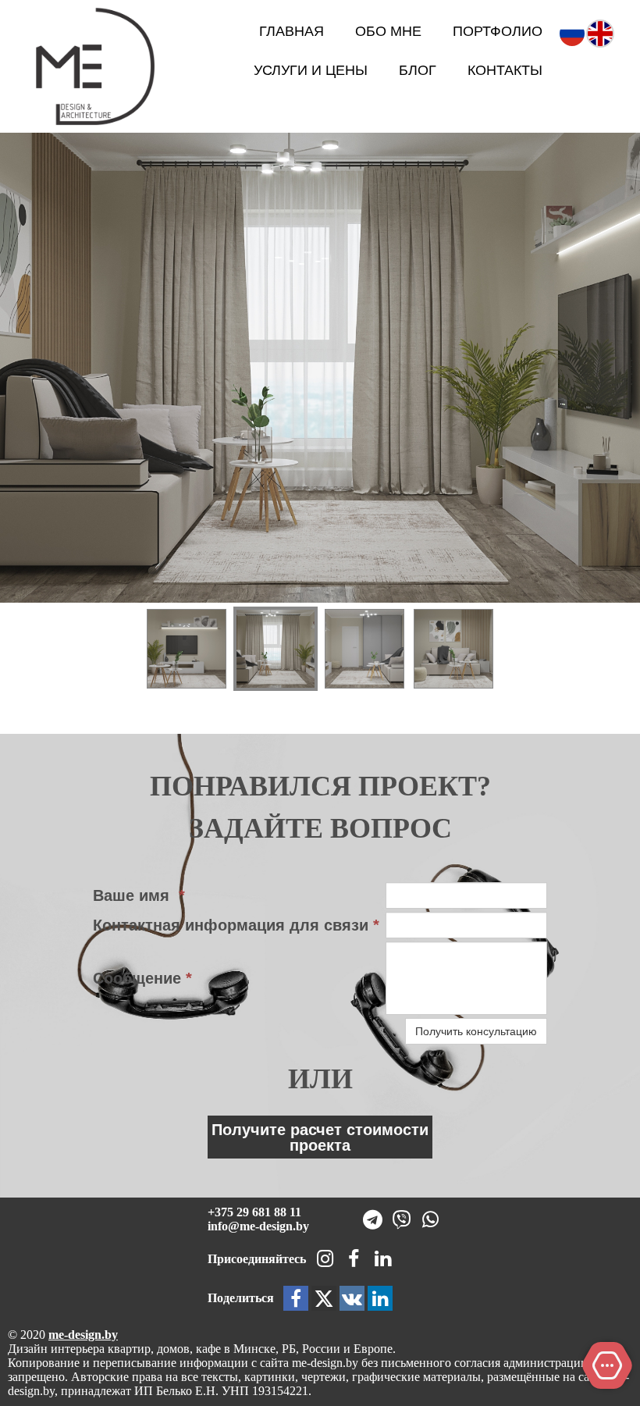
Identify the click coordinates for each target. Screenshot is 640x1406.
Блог (417, 70)
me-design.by (83, 1334)
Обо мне (388, 31)
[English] (600, 32)
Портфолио (497, 31)
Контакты (505, 70)
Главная (291, 31)
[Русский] (572, 32)
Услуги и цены (311, 70)
